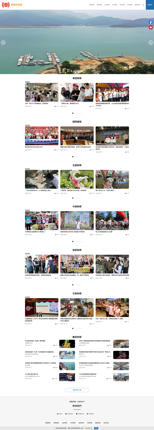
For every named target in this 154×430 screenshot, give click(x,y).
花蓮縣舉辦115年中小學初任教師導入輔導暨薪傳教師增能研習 (41, 320)
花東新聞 (129, 5)
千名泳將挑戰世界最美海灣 (87, 374)
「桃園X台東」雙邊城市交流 (69, 103)
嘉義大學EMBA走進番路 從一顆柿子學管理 (74, 275)
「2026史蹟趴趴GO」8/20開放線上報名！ (38, 190)
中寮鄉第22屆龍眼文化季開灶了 (35, 232)
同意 (96, 428)
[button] (74, 72)
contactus (70, 414)
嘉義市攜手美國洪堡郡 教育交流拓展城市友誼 (75, 147)
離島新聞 (137, 5)
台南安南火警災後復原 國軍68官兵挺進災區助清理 (112, 275)
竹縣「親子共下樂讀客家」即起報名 (36, 103)
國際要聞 (99, 5)
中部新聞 (114, 5)
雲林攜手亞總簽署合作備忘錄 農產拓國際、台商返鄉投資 (112, 148)
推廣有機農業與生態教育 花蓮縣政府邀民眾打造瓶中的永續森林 (76, 320)
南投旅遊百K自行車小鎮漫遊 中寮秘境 (72, 232)
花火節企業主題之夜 (31, 374)
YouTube (91, 414)
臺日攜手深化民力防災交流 (33, 147)
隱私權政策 (89, 428)
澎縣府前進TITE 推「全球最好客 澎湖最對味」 (40, 352)
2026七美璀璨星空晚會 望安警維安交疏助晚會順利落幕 (94, 341)
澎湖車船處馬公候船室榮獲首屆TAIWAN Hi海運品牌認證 (95, 363)
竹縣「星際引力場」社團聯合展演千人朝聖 (109, 319)
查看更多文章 (77, 390)
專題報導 (91, 5)
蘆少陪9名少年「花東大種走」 (105, 190)
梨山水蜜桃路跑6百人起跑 (104, 232)
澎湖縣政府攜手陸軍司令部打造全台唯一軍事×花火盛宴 (94, 352)
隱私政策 (106, 423)
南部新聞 (122, 5)
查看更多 (27, 82)
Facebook (81, 414)
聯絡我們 (150, 5)
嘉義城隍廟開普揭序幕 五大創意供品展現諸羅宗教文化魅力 (112, 104)
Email (60, 414)
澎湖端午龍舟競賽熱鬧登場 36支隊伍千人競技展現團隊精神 (41, 363)
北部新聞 (106, 5)
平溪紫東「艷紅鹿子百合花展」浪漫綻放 (73, 190)
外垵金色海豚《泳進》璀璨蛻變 (35, 341)
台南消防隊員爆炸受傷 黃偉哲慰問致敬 (38, 275)
